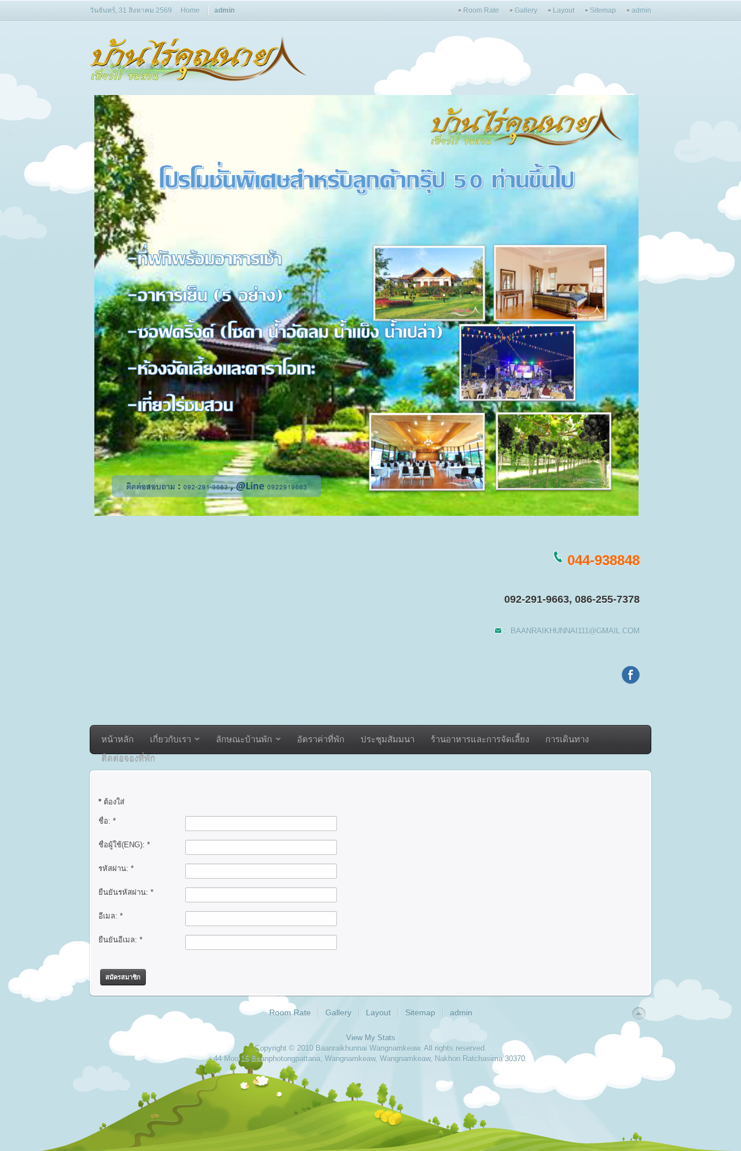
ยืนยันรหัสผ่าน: (125, 892)
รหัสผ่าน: (116, 868)
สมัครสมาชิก (123, 977)
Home (190, 10)
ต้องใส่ (111, 801)
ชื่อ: (107, 821)
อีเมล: (110, 916)
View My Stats (370, 1037)
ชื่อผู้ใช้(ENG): (124, 844)
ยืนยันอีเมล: (120, 939)
